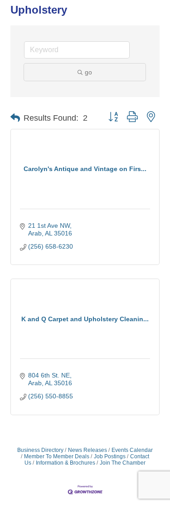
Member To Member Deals (56, 456)
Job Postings (110, 456)
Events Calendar (132, 450)
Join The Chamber (123, 463)
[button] (15, 118)
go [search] (88, 72)
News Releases (87, 450)
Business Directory (40, 450)
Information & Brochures (65, 463)
